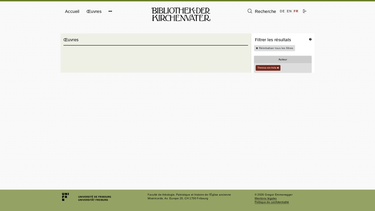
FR (296, 11)
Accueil (72, 11)
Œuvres (94, 11)
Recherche (265, 11)
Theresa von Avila (267, 67)
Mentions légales (266, 198)
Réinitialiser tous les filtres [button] (275, 48)
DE (282, 11)
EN (289, 11)
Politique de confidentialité (272, 202)
